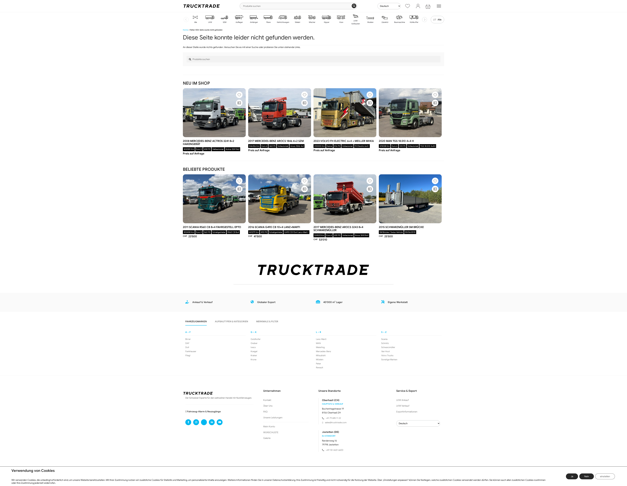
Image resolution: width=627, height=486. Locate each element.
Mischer (311, 22)
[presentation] (186, 19)
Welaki (297, 22)
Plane (268, 22)
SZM (224, 22)
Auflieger (239, 22)
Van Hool (385, 351)
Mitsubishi (321, 355)
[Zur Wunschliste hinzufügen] (239, 94)
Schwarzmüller (388, 347)
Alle (195, 22)
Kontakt (267, 400)
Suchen (354, 6)
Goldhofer (256, 339)
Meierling (320, 347)
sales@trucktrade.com (335, 422)
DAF (187, 343)
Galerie (267, 438)
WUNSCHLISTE (270, 432)
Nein (586, 476)
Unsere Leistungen (272, 417)
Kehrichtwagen (282, 22)
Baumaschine (399, 22)
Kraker (254, 355)
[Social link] (188, 422)
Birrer (188, 339)
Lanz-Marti (321, 339)
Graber (254, 343)
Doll (187, 347)
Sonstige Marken (389, 359)
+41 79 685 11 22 (333, 418)
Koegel (254, 351)
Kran (341, 22)
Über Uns (268, 405)
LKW (210, 22)
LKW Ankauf (402, 400)
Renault (319, 367)
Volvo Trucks (387, 355)
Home (185, 30)
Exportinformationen (406, 411)
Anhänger (253, 22)
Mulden (370, 22)
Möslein (319, 359)
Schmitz (385, 343)
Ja (572, 476)
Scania (384, 339)
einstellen (605, 476)
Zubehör (384, 22)
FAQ (265, 411)
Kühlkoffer (413, 22)
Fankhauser (190, 351)
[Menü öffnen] (438, 6)
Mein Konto (269, 426)
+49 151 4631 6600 (334, 450)
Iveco (253, 347)
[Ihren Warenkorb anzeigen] (428, 6)
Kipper (326, 22)
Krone (253, 359)
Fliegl (187, 355)
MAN (318, 343)
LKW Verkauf (402, 405)
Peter (318, 363)
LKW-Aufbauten (355, 22)
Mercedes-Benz (323, 351)
